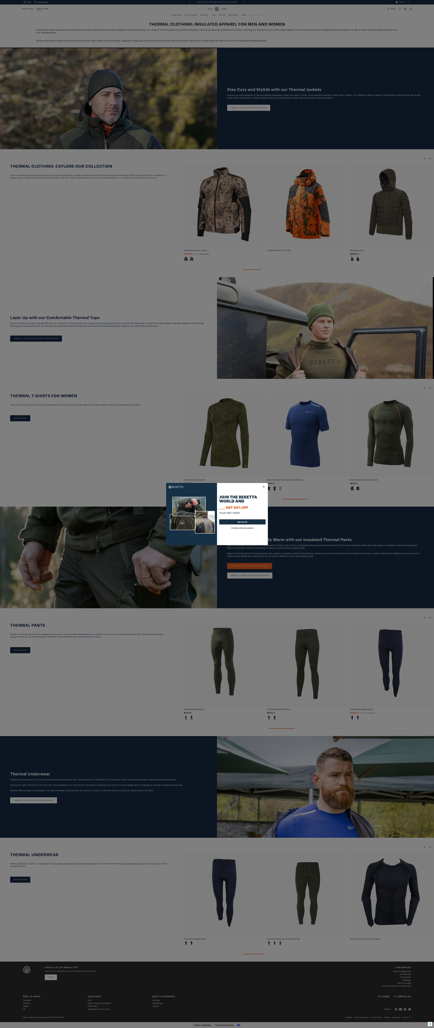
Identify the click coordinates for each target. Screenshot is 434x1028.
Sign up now (242, 522)
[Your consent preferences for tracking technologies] (430, 1024)
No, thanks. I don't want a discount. (242, 528)
